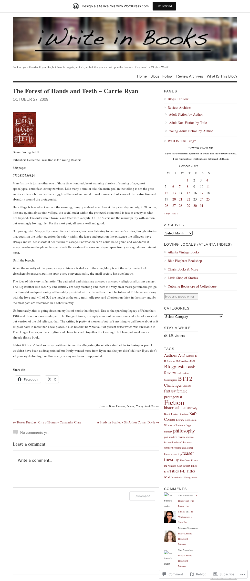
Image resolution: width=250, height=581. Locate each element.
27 (174, 205)
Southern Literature (181, 442)
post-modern (170, 437)
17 (201, 192)
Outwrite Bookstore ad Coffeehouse (192, 286)
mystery (168, 431)
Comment (142, 496)
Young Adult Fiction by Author (191, 131)
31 (201, 205)
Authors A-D (174, 355)
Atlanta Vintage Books (183, 252)
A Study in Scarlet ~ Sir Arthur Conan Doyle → (128, 422)
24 (201, 199)
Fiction (131, 406)
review (181, 437)
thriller (186, 465)
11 (208, 186)
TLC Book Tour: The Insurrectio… (188, 501)
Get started (164, 6)
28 (180, 205)
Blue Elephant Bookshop (185, 260)
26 (166, 205)
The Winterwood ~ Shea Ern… (185, 517)
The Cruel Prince (189, 460)
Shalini (181, 511)
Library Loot (183, 419)
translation (177, 477)
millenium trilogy (182, 425)
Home (142, 76)
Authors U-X (188, 361)
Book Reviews (117, 406)
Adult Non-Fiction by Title (188, 122)
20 (174, 199)
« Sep (167, 213)
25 (208, 199)
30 (195, 205)
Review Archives (189, 76)
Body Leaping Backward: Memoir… (185, 539)
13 (174, 192)
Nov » (175, 213)
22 (188, 199)
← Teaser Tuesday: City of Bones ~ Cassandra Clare (47, 422)
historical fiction (177, 407)
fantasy (170, 391)
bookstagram (170, 379)
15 (188, 192)
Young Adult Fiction (147, 406)
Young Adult (190, 477)
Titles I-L (177, 471)
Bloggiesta (175, 366)
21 (180, 199)
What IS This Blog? (222, 76)
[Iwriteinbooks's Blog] (125, 39)
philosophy (184, 430)
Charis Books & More (183, 269)
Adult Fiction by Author (186, 114)
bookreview (183, 373)
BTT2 (185, 378)
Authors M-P (173, 361)
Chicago (187, 385)
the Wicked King (173, 465)
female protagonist (175, 394)
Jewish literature (179, 414)
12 (166, 192)
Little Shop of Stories (183, 277)
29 (188, 205)
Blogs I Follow (161, 76)
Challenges (173, 385)
